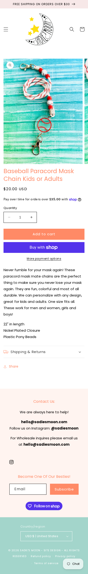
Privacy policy (65, 556)
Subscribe (64, 489)
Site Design (52, 550)
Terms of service (46, 563)
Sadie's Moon (30, 550)
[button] (6, 29)
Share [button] (13, 366)
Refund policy (41, 556)
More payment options (44, 259)
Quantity (10, 208)
